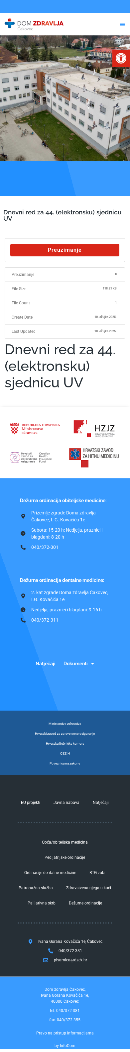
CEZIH (65, 753)
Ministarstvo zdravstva (65, 723)
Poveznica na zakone (65, 763)
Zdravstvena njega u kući (88, 888)
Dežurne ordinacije (85, 903)
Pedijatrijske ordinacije (65, 857)
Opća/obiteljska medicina (65, 842)
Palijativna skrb (42, 903)
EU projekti (30, 802)
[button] (121, 58)
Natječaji (46, 663)
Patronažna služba (36, 888)
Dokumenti (76, 663)
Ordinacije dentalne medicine (50, 872)
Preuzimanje (65, 250)
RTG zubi (97, 872)
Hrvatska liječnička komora (65, 743)
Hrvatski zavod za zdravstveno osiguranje (65, 733)
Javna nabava (66, 802)
